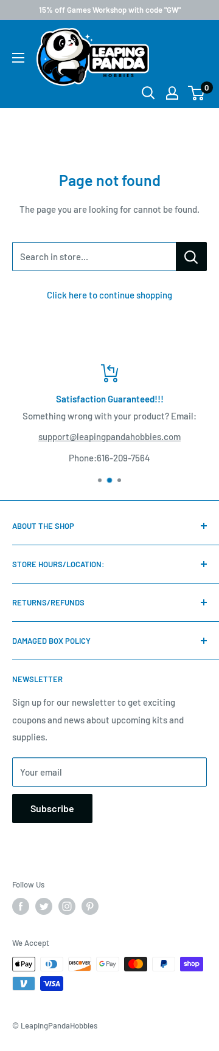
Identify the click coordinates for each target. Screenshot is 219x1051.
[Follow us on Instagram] (66, 906)
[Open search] (148, 93)
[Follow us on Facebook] (20, 906)
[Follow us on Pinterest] (90, 906)
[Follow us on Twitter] (43, 906)
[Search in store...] (191, 256)
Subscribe (52, 808)
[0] (196, 93)
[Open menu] (18, 58)
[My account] (172, 93)
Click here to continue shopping (109, 294)
